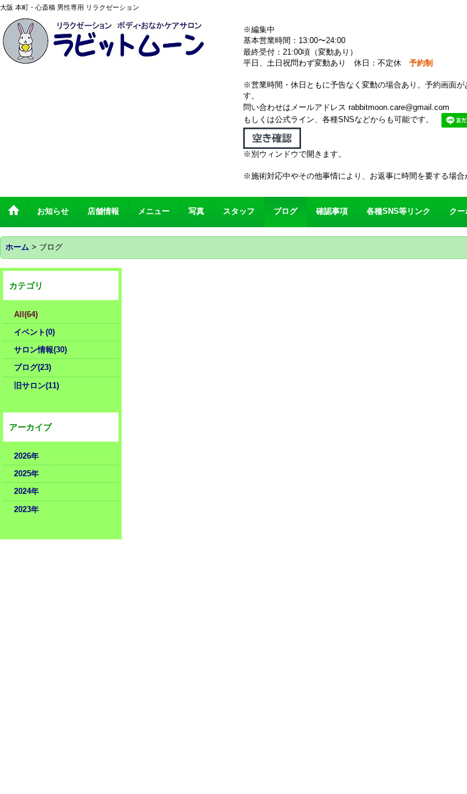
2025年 (26, 473)
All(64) (26, 314)
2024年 (26, 491)
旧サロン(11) (36, 385)
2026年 (26, 455)
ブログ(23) (32, 367)
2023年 (26, 509)
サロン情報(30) (40, 349)
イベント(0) (34, 332)
